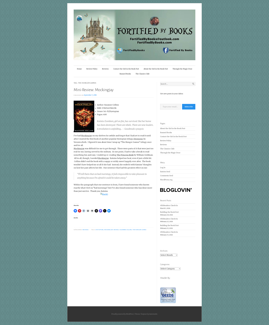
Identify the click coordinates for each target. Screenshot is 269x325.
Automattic (153, 314)
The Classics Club (142, 74)
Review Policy (91, 69)
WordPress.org (166, 180)
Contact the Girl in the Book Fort (126, 69)
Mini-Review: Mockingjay (94, 90)
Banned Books (125, 74)
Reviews (105, 69)
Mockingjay (108, 229)
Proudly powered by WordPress (122, 314)
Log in (162, 168)
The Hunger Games (139, 229)
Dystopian (100, 229)
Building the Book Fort (169, 212)
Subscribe (189, 107)
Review (116, 229)
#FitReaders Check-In (169, 205)
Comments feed (166, 176)
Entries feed (165, 172)
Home (79, 69)
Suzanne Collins (125, 229)
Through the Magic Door (182, 69)
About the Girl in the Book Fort (156, 69)
